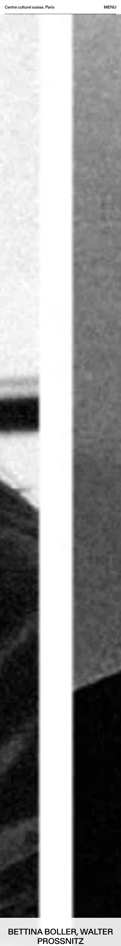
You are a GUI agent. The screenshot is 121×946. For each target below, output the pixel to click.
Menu (110, 7)
